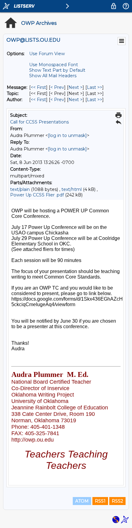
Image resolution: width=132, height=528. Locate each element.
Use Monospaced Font (53, 64)
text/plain (20, 189)
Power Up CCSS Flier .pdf (37, 195)
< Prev (57, 87)
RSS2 (117, 501)
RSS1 (100, 501)
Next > (75, 87)
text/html (71, 189)
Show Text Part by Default (57, 70)
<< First (38, 87)
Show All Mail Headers (52, 75)
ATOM (82, 501)
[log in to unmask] (67, 135)
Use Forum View (47, 53)
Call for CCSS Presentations (39, 122)
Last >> (94, 87)
